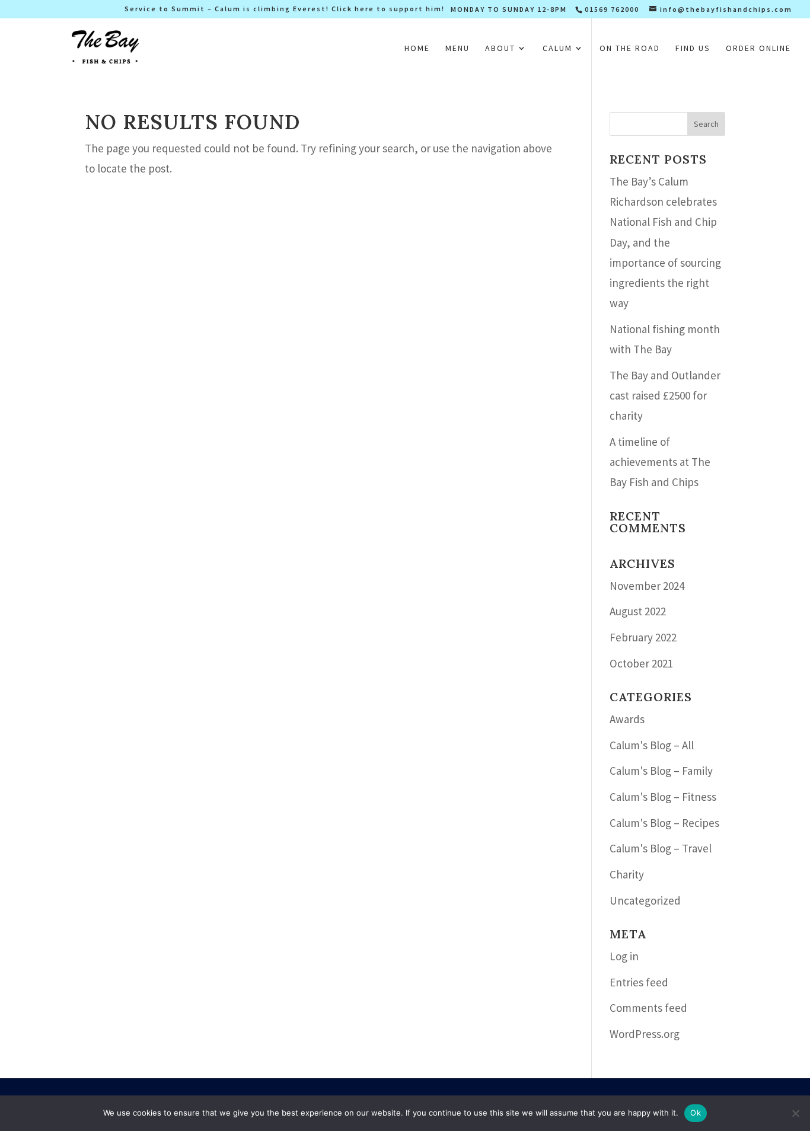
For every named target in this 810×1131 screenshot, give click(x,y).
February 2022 (643, 637)
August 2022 (638, 611)
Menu (457, 48)
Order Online (758, 48)
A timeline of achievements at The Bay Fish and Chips (660, 461)
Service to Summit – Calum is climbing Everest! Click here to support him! (285, 9)
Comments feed (648, 1008)
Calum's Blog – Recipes (664, 823)
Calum (557, 48)
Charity (627, 874)
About (500, 48)
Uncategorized (645, 900)
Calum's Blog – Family (661, 770)
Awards (627, 719)
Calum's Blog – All (652, 745)
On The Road (629, 48)
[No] (795, 1113)
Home (417, 48)
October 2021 (641, 663)
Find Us (692, 48)
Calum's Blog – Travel (661, 848)
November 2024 (647, 586)
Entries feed (639, 982)
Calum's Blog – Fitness (663, 797)
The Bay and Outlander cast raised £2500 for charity (665, 395)
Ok (695, 1112)
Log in (624, 956)
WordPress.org (645, 1034)
